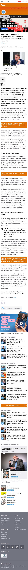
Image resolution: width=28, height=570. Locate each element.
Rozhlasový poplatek (20, 529)
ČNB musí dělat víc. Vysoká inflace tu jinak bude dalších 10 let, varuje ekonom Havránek (13, 125)
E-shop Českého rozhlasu (10, 445)
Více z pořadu (6, 410)
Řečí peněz (4, 43)
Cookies (3, 566)
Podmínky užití (17, 566)
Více (20, 16)
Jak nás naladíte (19, 518)
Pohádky (11, 320)
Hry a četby (5, 317)
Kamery (25, 8)
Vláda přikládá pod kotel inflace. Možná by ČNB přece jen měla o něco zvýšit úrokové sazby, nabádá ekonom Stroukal (14, 259)
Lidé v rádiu (18, 522)
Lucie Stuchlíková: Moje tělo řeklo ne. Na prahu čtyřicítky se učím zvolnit (16, 381)
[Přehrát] (2, 79)
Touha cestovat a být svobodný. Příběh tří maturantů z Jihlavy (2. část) (17, 367)
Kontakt (17, 527)
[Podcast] (1, 85)
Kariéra (16, 525)
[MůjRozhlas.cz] (3, 50)
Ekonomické (5, 16)
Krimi (3, 320)
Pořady (4, 323)
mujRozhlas (4, 313)
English (24, 566)
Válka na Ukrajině (5, 518)
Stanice (3, 522)
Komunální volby (5, 520)
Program (12, 8)
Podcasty (3, 536)
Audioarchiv (19, 8)
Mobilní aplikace (5, 538)
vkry (14, 297)
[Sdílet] (4, 85)
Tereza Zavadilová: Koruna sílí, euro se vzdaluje (13, 174)
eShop (3, 525)
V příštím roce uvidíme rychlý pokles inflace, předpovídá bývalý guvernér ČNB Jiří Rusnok (17, 356)
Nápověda (17, 520)
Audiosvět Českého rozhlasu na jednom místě (12, 333)
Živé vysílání (5, 326)
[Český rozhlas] (5, 1)
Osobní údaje (10, 566)
